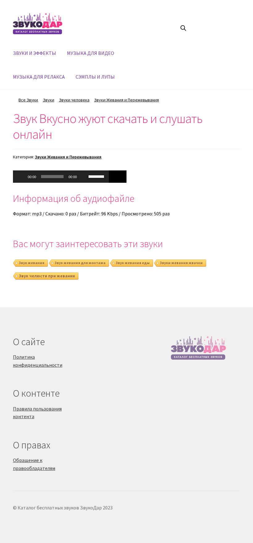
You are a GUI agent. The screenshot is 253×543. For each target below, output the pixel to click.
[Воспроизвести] (21, 177)
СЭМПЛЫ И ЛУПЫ (95, 77)
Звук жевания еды (133, 262)
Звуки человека (74, 100)
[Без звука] (84, 177)
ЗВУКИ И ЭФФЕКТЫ (34, 53)
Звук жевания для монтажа (80, 262)
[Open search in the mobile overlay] (183, 28)
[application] (61, 176)
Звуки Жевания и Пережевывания (126, 100)
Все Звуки (28, 100)
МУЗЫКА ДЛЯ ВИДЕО (90, 53)
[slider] (97, 176)
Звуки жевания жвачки (181, 262)
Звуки (48, 100)
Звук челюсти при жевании (47, 276)
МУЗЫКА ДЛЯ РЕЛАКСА (39, 77)
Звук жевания (31, 262)
